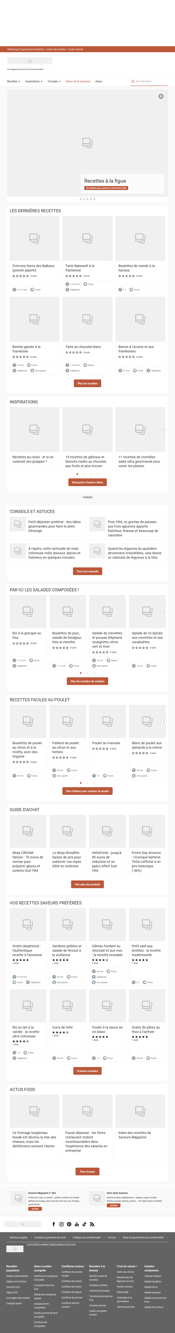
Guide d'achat (76, 49)
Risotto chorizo (125, 1286)
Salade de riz (151, 1286)
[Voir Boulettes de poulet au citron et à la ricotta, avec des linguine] (28, 721)
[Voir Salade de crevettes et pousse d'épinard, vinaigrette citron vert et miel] (108, 611)
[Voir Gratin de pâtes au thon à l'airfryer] (147, 1006)
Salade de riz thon (153, 1307)
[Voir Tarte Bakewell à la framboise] (87, 238)
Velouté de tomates (99, 1290)
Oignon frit (12, 1292)
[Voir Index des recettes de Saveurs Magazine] (140, 1111)
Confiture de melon (72, 1286)
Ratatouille (122, 1292)
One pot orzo (13, 1286)
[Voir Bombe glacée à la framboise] (34, 319)
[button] (87, 383)
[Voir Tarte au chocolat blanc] (87, 319)
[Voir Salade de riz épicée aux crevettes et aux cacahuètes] (147, 611)
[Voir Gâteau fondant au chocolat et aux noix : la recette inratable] (107, 924)
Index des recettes (56, 49)
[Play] (161, 96)
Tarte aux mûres (125, 1271)
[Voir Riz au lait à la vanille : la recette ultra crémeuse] (28, 1006)
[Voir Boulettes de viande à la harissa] (140, 238)
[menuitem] (14, 81)
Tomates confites (98, 1285)
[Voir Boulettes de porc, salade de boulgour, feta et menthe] (68, 611)
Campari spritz (14, 1303)
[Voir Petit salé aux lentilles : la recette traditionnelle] (147, 924)
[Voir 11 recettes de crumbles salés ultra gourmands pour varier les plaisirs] (140, 429)
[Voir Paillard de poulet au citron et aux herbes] (68, 721)
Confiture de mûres (72, 1281)
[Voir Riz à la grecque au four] (28, 611)
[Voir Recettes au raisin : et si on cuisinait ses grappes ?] (34, 429)
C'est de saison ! (127, 1266)
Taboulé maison (152, 1276)
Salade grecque (152, 1292)
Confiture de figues (72, 1292)
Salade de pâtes (152, 1281)
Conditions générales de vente (50, 1237)
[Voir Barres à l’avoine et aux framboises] (140, 319)
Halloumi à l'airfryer (16, 1281)
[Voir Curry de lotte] (68, 1006)
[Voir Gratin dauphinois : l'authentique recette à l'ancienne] (28, 924)
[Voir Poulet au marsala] (108, 721)
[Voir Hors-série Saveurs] (97, 1198)
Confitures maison (73, 1266)
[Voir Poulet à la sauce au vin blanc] (107, 1006)
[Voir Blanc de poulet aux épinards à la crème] (147, 721)
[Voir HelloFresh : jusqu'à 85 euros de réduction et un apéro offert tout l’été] (107, 831)
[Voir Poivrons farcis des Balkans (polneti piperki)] (34, 238)
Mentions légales (19, 1237)
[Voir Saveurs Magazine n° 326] (18, 1198)
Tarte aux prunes (126, 1306)
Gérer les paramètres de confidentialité (143, 1237)
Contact (111, 1237)
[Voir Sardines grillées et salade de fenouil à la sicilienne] (68, 924)
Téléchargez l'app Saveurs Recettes (25, 49)
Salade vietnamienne (17, 1276)
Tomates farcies (97, 1305)
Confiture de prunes (72, 1297)
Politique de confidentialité (87, 1237)
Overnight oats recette (18, 1297)
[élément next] (164, 442)
